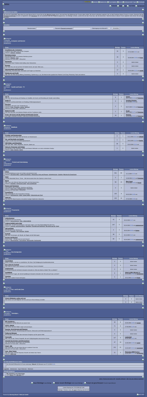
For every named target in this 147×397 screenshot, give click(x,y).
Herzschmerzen (14, 221)
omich (138, 343)
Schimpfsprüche (53, 174)
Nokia (11, 149)
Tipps (21, 221)
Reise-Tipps (13, 188)
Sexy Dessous (20, 231)
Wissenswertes (14, 240)
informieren (34, 15)
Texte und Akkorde (31, 183)
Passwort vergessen (66, 28)
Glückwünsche (14, 195)
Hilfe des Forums (51, 14)
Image (57, 226)
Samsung (27, 107)
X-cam (128, 110)
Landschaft (128, 337)
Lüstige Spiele (26, 195)
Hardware (18, 52)
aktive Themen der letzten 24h (107, 378)
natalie (141, 70)
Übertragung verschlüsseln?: (99, 28)
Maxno (11, 375)
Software (12, 52)
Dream (139, 182)
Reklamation (29, 188)
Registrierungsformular (10, 15)
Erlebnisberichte (21, 188)
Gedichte (60, 174)
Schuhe (27, 231)
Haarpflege (28, 226)
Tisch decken (22, 240)
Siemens (16, 149)
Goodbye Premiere (131, 100)
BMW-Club (13, 354)
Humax (22, 107)
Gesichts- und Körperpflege (17, 226)
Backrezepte (30, 240)
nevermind (140, 348)
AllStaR (141, 136)
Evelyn (141, 140)
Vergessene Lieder (21, 183)
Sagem (21, 149)
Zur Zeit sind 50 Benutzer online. (13, 361)
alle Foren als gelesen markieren (135, 378)
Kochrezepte (37, 240)
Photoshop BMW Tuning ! (132, 352)
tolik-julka (18, 375)
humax (128, 96)
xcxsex (139, 322)
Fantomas (140, 98)
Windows (12, 57)
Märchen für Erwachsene (70, 174)
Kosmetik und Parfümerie (38, 226)
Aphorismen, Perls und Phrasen (40, 174)
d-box (11, 107)
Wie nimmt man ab (50, 226)
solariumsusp (139, 225)
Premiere (128, 114)
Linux (17, 57)
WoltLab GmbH (24, 394)
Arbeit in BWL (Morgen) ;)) (132, 272)
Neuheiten (13, 183)
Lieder (20, 195)
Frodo (141, 57)
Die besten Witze (14, 174)
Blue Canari (129, 181)
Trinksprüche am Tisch (37, 195)
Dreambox (17, 107)
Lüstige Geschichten (25, 174)
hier (142, 15)
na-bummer (140, 273)
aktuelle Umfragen (121, 378)
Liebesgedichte (27, 221)
